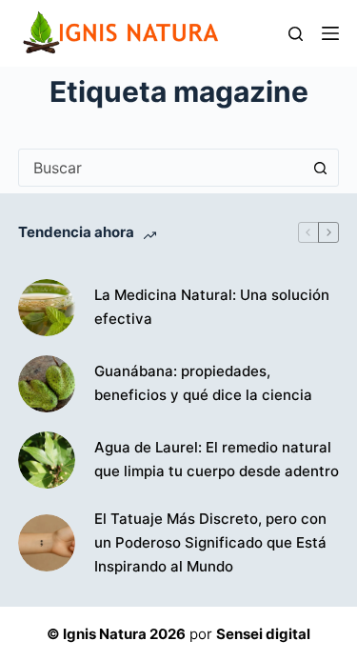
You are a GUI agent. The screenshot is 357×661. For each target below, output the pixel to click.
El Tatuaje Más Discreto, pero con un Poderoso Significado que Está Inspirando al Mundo (210, 542)
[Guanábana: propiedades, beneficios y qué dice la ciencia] (46, 383)
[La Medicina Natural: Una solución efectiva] (46, 307)
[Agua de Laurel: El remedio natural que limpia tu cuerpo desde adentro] (46, 460)
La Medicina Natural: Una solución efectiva (211, 307)
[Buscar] (295, 34)
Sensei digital (263, 634)
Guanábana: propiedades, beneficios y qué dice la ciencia (203, 383)
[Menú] (330, 33)
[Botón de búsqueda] (320, 168)
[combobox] (161, 168)
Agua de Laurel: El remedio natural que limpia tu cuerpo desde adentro (216, 459)
